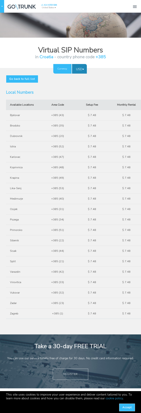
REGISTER (70, 374)
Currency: (62, 68)
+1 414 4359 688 (49, 5)
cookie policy (114, 398)
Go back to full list (22, 79)
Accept (127, 407)
